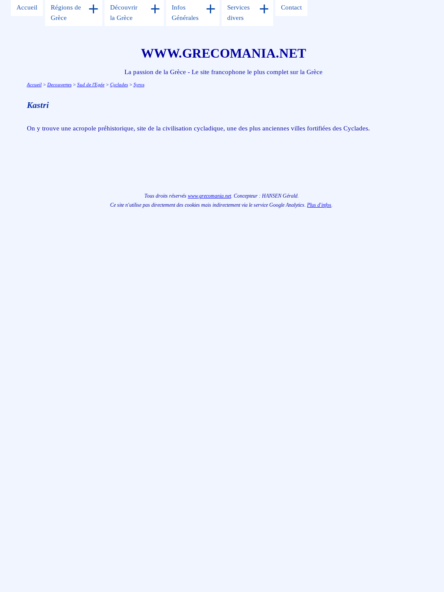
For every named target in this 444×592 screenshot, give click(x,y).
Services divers (238, 12)
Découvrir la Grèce (123, 12)
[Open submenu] (93, 9)
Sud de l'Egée (90, 84)
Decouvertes (59, 84)
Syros (139, 84)
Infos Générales (185, 12)
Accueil (26, 7)
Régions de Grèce (66, 12)
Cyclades (119, 84)
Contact (291, 7)
